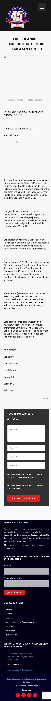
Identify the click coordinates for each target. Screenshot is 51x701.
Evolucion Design (32, 686)
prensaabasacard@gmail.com (20, 670)
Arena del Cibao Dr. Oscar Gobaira (20, 622)
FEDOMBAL (10, 630)
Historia (9, 618)
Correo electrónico (12, 578)
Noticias (9, 626)
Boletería (9, 609)
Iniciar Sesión (11, 635)
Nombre (7, 565)
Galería (9, 614)
